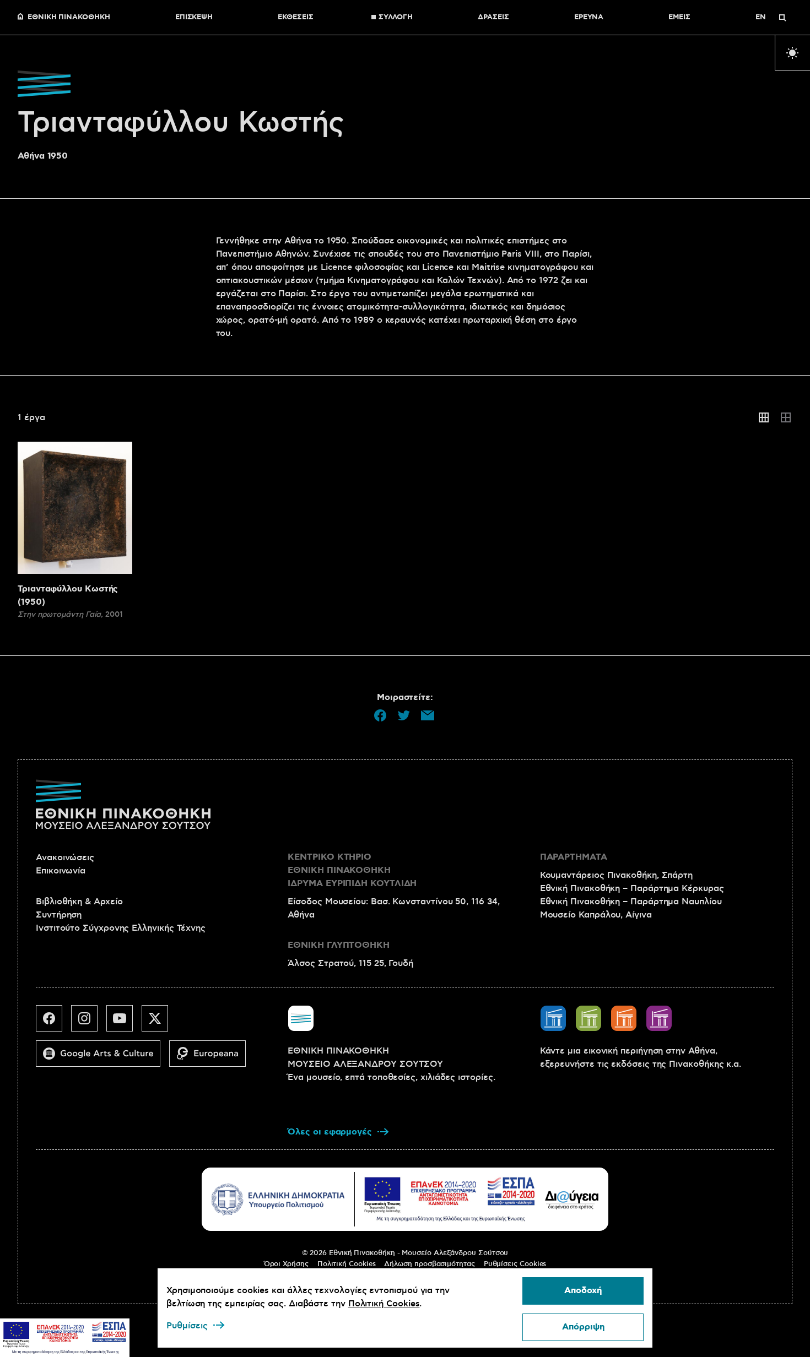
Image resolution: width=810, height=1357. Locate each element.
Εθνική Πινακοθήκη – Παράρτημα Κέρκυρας (632, 888)
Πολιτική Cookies (346, 1264)
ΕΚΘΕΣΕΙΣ (295, 17)
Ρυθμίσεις (187, 1325)
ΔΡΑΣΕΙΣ (493, 17)
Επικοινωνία (60, 870)
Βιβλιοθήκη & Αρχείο (79, 901)
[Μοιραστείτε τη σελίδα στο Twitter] (404, 715)
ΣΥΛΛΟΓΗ (396, 17)
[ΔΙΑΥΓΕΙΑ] (572, 1199)
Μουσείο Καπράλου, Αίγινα (596, 914)
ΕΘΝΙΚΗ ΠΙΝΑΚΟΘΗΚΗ (69, 17)
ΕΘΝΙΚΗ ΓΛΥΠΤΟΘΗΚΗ (339, 945)
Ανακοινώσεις (65, 857)
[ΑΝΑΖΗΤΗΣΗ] (782, 17)
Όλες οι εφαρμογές (330, 1132)
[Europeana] (212, 1058)
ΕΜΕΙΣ (679, 17)
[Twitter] (159, 1022)
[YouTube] (124, 1022)
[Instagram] (88, 1022)
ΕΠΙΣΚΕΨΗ (194, 17)
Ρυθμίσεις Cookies (515, 1264)
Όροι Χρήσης (286, 1264)
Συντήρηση (59, 914)
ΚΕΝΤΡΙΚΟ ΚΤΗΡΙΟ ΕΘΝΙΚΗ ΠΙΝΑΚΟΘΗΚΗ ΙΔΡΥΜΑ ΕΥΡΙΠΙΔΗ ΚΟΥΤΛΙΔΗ (352, 870)
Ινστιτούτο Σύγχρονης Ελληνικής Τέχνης (121, 927)
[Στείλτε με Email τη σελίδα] (427, 715)
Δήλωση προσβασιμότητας (429, 1264)
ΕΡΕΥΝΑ (589, 17)
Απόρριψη (583, 1327)
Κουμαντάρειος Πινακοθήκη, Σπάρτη (616, 875)
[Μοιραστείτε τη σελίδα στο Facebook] (380, 715)
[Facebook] (53, 1022)
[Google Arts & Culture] (102, 1058)
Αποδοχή (583, 1290)
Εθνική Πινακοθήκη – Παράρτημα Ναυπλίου (631, 901)
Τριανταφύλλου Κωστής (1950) (68, 595)
